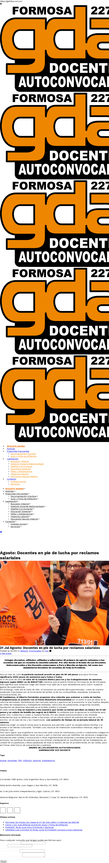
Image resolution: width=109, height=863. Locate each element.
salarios (37, 760)
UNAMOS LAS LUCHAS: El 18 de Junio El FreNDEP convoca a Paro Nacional (43, 830)
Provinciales (35, 651)
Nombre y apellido (10, 842)
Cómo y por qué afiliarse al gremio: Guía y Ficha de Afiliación (36, 825)
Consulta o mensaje (11, 856)
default (24, 651)
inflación (27, 760)
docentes (12, 760)
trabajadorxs (48, 760)
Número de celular (10, 851)
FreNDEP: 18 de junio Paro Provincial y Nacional (29, 827)
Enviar (3, 862)
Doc (47, 651)
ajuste (3, 760)
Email (4, 845)
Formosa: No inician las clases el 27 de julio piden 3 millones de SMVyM (42, 822)
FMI (20, 760)
